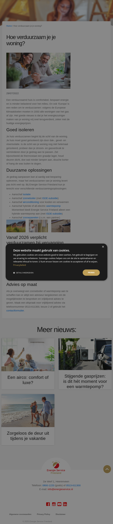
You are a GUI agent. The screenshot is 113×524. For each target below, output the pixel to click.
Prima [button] (91, 272)
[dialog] (56, 261)
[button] (23, 272)
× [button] (103, 247)
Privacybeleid (19, 265)
